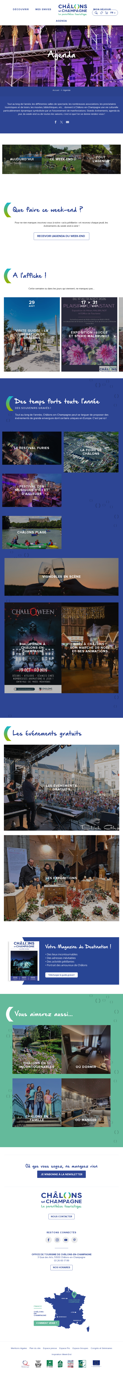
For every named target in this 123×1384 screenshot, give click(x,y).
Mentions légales (19, 1348)
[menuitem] (21, 9)
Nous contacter (61, 1216)
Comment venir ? (46, 1323)
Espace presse (50, 1348)
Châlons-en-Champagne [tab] (40, 1314)
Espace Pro (64, 1348)
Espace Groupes (80, 1348)
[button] (97, 11)
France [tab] (38, 1306)
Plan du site (35, 1348)
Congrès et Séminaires (101, 1348)
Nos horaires (61, 1267)
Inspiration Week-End (61, 1354)
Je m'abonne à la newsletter (61, 1174)
